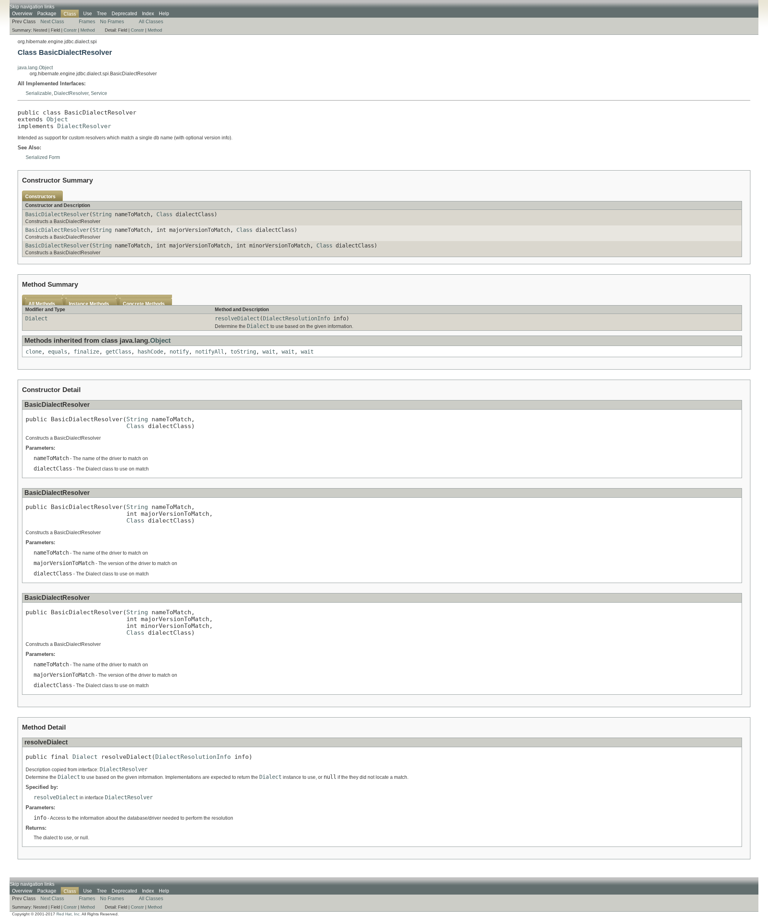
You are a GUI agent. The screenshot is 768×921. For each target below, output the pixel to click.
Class (164, 214)
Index (148, 13)
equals (57, 351)
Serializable (39, 93)
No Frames (112, 21)
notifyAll (209, 351)
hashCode (150, 351)
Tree (102, 13)
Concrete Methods (144, 304)
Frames (87, 21)
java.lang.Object (35, 67)
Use (87, 13)
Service (99, 93)
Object (57, 119)
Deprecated (124, 13)
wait (268, 351)
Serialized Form (43, 157)
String (102, 214)
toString (243, 351)
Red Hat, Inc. (68, 914)
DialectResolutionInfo (296, 318)
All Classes (151, 21)
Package (46, 13)
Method (87, 30)
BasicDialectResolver (57, 214)
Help (164, 13)
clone (34, 351)
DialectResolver (71, 93)
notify (179, 351)
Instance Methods (89, 304)
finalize (86, 351)
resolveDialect (237, 318)
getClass (118, 351)
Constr (70, 30)
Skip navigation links (32, 7)
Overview (22, 13)
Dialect (36, 318)
